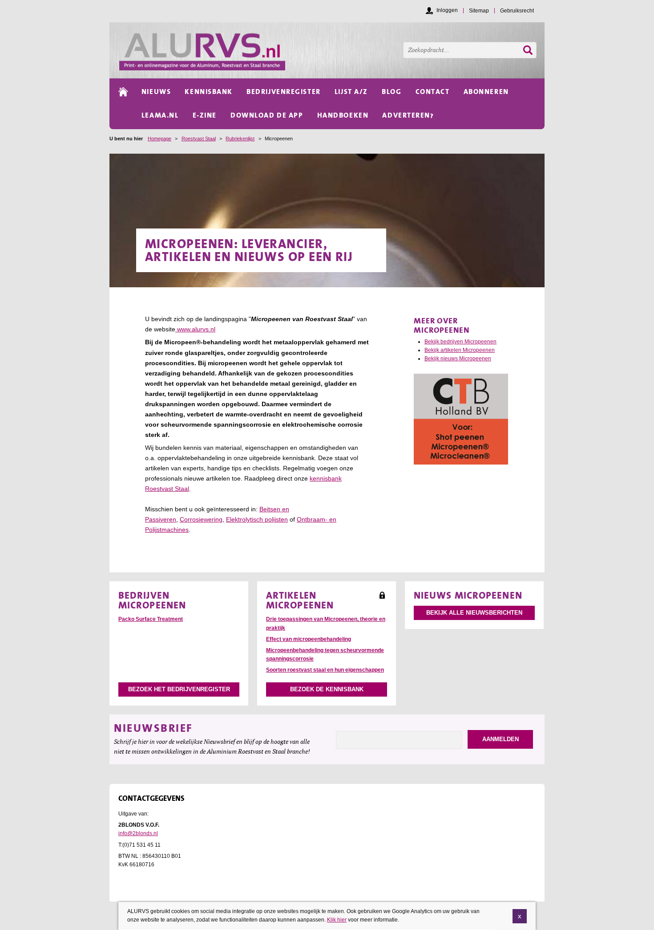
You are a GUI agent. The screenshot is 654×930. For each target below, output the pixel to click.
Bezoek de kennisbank (326, 689)
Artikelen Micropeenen (300, 600)
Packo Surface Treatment (150, 619)
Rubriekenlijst (240, 138)
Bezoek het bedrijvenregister (179, 689)
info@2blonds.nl (138, 833)
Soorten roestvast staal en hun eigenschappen (325, 670)
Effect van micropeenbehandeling (308, 639)
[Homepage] (332, 50)
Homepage (159, 138)
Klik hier (337, 920)
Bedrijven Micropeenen (152, 600)
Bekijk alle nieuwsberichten (474, 612)
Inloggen (447, 10)
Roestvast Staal (199, 138)
